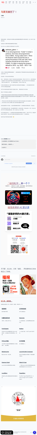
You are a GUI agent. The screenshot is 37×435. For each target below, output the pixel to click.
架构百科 (13, 2)
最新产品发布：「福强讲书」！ (8, 144)
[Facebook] (33, 432)
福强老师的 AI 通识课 (18, 207)
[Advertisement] (18, 26)
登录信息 (27, 2)
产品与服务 (23, 2)
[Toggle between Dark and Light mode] (33, 2)
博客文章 (16, 2)
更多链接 (30, 2)
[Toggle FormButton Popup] (34, 432)
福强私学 (6, 2)
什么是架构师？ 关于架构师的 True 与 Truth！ (10, 141)
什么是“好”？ (4, 147)
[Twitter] (31, 432)
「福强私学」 (14, 183)
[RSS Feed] (35, 2)
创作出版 (20, 2)
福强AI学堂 (10, 2)
